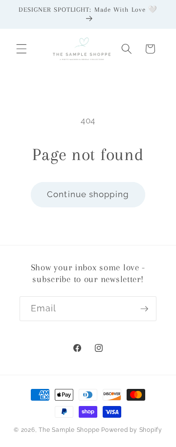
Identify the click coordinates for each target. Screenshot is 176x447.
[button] (21, 49)
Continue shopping (88, 194)
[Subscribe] (144, 309)
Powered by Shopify (131, 430)
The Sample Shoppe (69, 430)
